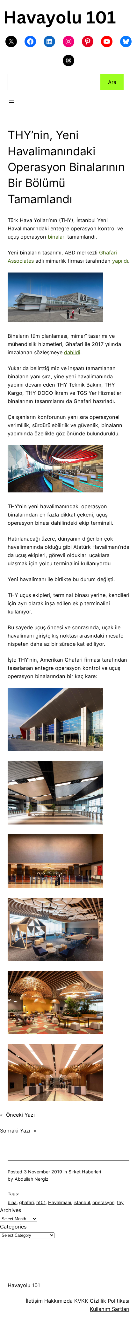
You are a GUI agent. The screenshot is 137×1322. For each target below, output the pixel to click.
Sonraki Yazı (15, 1130)
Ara (112, 82)
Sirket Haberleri (84, 1171)
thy (120, 1202)
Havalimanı (59, 1202)
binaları (57, 237)
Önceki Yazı (20, 1115)
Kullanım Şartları (109, 1309)
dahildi (72, 352)
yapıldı (120, 261)
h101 (41, 1202)
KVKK (81, 1301)
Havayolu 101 (24, 1285)
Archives (10, 1210)
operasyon (103, 1202)
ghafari (26, 1202)
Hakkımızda (58, 1301)
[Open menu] (11, 101)
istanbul (82, 1202)
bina (12, 1202)
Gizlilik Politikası (109, 1301)
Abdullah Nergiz (31, 1179)
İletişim (34, 1301)
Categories (13, 1226)
